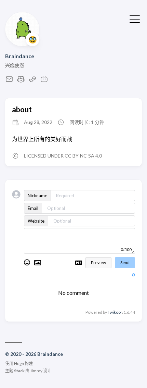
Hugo (19, 363)
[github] (21, 81)
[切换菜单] (135, 18)
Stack (19, 370)
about (22, 109)
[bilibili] (44, 81)
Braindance (19, 56)
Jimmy (36, 370)
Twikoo (114, 312)
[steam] (32, 81)
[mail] (9, 81)
